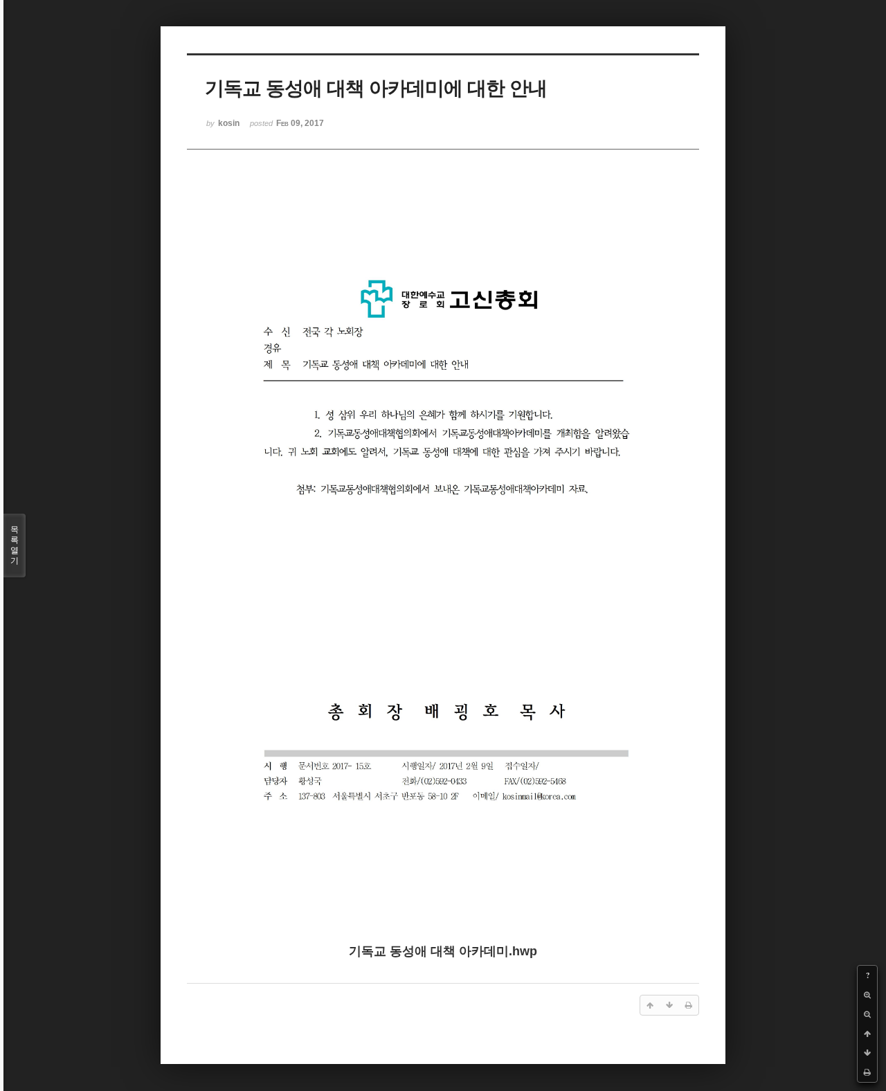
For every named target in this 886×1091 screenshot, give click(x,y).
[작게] (867, 1014)
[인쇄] (867, 1072)
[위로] (867, 1033)
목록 (14, 545)
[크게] (867, 994)
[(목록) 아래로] (867, 1053)
